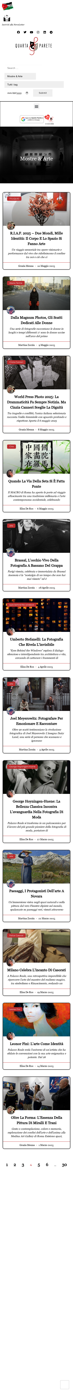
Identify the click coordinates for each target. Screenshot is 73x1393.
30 (64, 1164)
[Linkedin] (44, 32)
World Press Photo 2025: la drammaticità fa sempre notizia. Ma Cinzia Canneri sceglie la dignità (36, 402)
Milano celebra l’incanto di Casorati (36, 970)
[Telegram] (51, 32)
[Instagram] (38, 32)
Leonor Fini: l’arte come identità (36, 1044)
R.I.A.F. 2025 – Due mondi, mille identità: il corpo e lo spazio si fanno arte (36, 238)
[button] (37, 106)
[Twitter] (25, 32)
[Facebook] (18, 32)
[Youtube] (31, 32)
